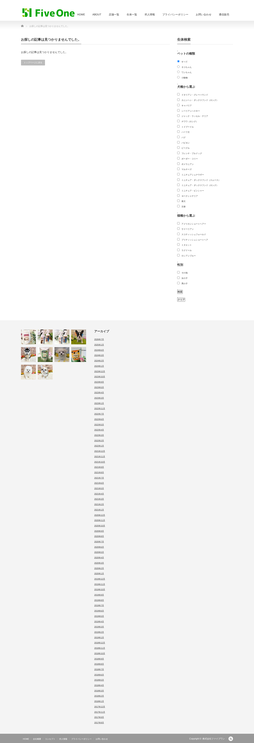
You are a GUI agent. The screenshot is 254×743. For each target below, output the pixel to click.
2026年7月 (99, 339)
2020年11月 (99, 520)
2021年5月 (99, 488)
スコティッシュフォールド (193, 234)
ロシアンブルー (188, 256)
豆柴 (183, 206)
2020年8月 (99, 536)
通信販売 (224, 14)
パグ (183, 137)
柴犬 (183, 201)
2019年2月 (99, 632)
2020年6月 (99, 547)
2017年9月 (99, 717)
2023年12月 (99, 371)
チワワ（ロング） (189, 121)
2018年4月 (99, 685)
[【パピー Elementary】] (78, 354)
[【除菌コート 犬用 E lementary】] (45, 337)
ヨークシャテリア (189, 196)
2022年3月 (99, 435)
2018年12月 (99, 643)
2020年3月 (99, 563)
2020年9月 (99, 531)
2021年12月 (99, 451)
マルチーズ (186, 169)
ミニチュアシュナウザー (192, 175)
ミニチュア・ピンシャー (192, 191)
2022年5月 (99, 425)
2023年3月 (99, 398)
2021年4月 (99, 494)
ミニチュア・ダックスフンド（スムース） (200, 180)
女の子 (184, 278)
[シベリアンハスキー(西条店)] (28, 354)
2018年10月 (99, 653)
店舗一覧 (114, 14)
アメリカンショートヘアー (193, 224)
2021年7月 (99, 478)
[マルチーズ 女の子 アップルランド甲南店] (61, 354)
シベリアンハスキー (190, 111)
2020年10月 (99, 526)
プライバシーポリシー (175, 14)
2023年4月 (99, 392)
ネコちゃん (186, 67)
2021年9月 (99, 467)
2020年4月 (99, 557)
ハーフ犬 (185, 132)
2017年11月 (99, 712)
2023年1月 (99, 403)
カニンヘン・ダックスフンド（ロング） (199, 100)
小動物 (184, 78)
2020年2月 (99, 568)
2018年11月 (99, 648)
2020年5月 (99, 552)
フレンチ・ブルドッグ (191, 153)
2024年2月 (99, 361)
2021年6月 (99, 483)
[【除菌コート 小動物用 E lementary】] (61, 337)
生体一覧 (132, 14)
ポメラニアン (187, 164)
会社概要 (37, 739)
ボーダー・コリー (189, 159)
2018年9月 (99, 659)
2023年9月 (99, 382)
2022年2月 (99, 440)
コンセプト (50, 739)
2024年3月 (99, 355)
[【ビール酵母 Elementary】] (45, 354)
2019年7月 (99, 605)
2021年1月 (99, 510)
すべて (184, 62)
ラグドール (186, 250)
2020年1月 (99, 573)
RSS (231, 739)
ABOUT (96, 14)
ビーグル (185, 148)
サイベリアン (187, 229)
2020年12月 (99, 515)
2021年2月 (99, 504)
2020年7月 (99, 542)
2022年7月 (99, 414)
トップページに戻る (33, 62)
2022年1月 (99, 446)
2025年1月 (99, 345)
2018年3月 (99, 691)
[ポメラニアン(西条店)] (28, 372)
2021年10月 (99, 462)
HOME (81, 14)
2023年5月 (99, 387)
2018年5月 (99, 680)
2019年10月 (99, 589)
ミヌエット (186, 245)
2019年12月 (99, 579)
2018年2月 (99, 696)
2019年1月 (99, 637)
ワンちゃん (186, 72)
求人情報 (149, 14)
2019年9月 (99, 595)
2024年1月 (99, 366)
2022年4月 (99, 430)
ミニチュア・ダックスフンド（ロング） (199, 185)
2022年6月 (99, 419)
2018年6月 (99, 675)
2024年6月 (99, 350)
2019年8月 (99, 600)
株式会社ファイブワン (213, 738)
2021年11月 (99, 456)
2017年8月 (99, 722)
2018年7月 (99, 669)
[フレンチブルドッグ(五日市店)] (78, 337)
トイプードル (187, 127)
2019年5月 (99, 616)
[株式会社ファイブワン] (48, 12)
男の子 (184, 283)
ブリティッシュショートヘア (194, 240)
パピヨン (185, 143)
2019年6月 (99, 611)
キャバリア (186, 105)
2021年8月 (99, 472)
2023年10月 (99, 376)
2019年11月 (99, 584)
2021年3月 (99, 499)
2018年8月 (99, 664)
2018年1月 (99, 701)
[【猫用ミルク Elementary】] (28, 337)
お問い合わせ (203, 14)
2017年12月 (99, 707)
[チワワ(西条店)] (45, 372)
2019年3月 (99, 627)
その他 (184, 273)
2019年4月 (99, 621)
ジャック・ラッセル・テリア (194, 116)
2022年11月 (99, 408)
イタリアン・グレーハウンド (194, 95)
